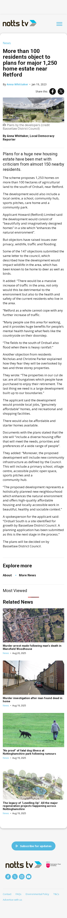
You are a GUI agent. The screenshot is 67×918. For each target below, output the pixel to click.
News (7, 43)
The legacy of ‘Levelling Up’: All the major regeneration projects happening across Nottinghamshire (30, 806)
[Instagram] (22, 876)
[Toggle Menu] (59, 24)
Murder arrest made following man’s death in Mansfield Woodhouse (32, 647)
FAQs (18, 894)
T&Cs (56, 894)
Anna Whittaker (17, 84)
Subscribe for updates (36, 846)
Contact (7, 894)
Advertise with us (12, 899)
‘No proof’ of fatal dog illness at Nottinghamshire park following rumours (29, 752)
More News (27, 575)
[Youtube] (28, 876)
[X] (61, 91)
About (7, 575)
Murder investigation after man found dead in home (32, 699)
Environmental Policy (37, 894)
